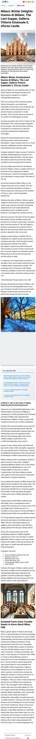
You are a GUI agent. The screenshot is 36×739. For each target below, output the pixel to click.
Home (3, 5)
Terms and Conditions (13, 738)
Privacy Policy (10, 735)
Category (11, 5)
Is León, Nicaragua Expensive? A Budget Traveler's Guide (16, 390)
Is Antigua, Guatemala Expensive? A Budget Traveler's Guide (16, 395)
